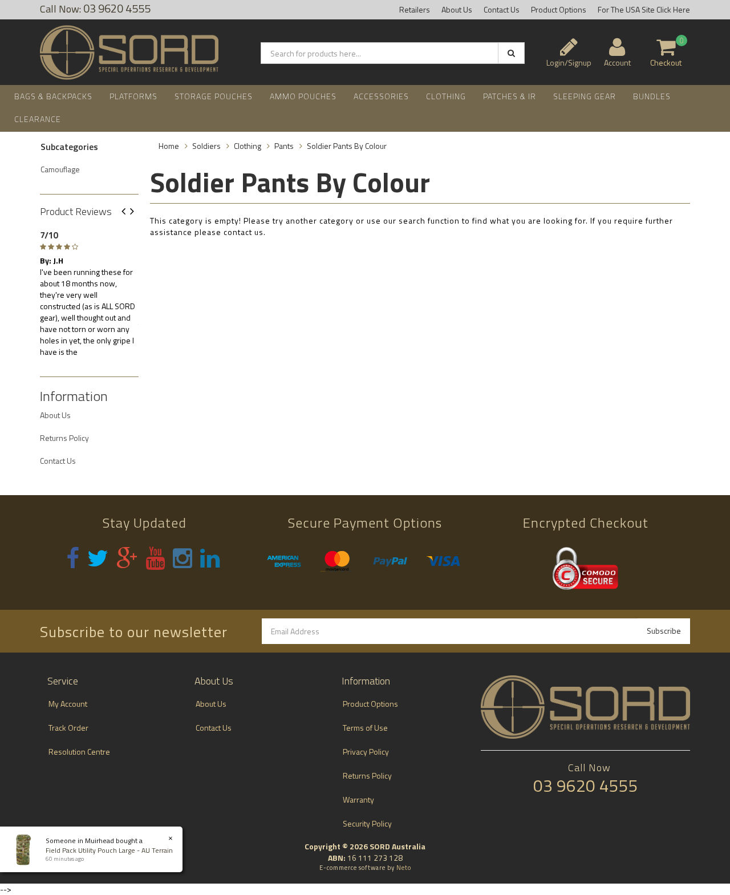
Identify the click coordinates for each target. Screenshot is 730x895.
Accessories (381, 96)
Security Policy (367, 823)
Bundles (652, 96)
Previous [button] (127, 212)
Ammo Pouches (303, 96)
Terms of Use (365, 728)
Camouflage (60, 169)
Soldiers (206, 146)
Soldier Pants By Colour (347, 146)
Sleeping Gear (584, 96)
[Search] (511, 53)
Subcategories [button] (69, 147)
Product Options (558, 9)
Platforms (133, 96)
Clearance (37, 119)
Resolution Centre (79, 752)
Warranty (358, 799)
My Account (67, 704)
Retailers (414, 9)
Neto (403, 867)
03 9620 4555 (585, 785)
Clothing (446, 96)
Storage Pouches (214, 96)
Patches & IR (509, 96)
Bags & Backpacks (53, 96)
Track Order (68, 728)
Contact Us (502, 9)
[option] (89, 291)
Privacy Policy (366, 752)
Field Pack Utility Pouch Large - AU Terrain (109, 850)
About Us (456, 9)
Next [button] (136, 212)
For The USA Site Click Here (644, 9)
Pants (284, 146)
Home (169, 146)
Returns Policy (64, 438)
